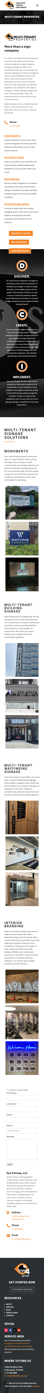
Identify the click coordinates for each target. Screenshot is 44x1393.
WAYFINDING (12, 179)
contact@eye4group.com (21, 1239)
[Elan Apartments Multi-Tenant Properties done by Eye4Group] (22, 574)
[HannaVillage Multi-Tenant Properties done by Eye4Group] (22, 503)
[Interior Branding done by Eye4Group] (22, 1022)
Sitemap (36, 1386)
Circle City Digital (25, 1386)
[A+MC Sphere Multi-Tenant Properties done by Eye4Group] (22, 660)
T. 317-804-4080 (10, 1373)
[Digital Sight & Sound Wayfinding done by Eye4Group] (22, 889)
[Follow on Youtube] (19, 1330)
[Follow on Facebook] (10, 1330)
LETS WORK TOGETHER (22, 1289)
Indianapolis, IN (18, 1219)
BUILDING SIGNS (14, 157)
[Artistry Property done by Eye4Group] (22, 696)
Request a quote (21, 233)
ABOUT (9, 1304)
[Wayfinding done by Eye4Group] (22, 817)
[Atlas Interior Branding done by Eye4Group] (22, 986)
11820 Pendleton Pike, (20, 1216)
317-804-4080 (14, 126)
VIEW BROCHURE (20, 250)
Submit (9, 1164)
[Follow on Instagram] (6, 1330)
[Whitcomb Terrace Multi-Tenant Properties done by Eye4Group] (22, 539)
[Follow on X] (14, 1330)
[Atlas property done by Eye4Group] (22, 732)
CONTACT (10, 1315)
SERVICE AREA (12, 1313)
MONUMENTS (12, 136)
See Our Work (19, 242)
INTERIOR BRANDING (16, 204)
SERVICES (10, 1307)
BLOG (8, 1310)
